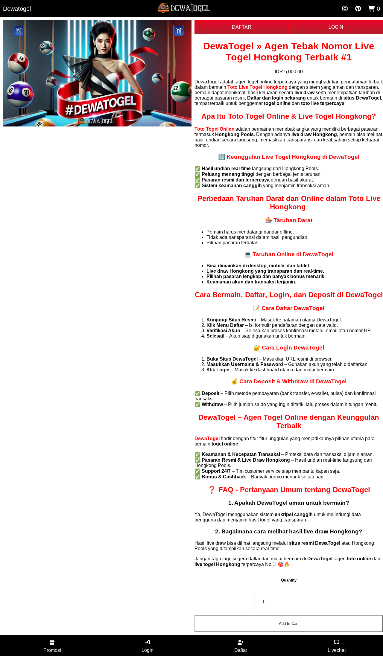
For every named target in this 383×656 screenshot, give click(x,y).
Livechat (337, 650)
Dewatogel (17, 8)
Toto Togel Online (214, 129)
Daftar (240, 650)
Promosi (52, 650)
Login (147, 650)
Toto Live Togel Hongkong (257, 87)
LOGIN (336, 27)
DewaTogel (207, 438)
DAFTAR (241, 27)
